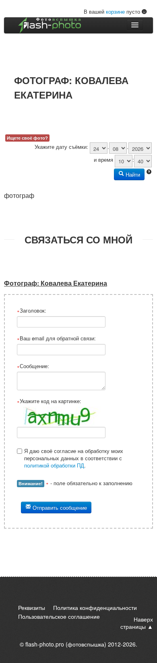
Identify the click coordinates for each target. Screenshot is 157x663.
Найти (132, 174)
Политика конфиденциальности (95, 607)
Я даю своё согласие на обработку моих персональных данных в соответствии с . (73, 458)
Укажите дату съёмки (61, 146)
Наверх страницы (136, 622)
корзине (115, 11)
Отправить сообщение (59, 507)
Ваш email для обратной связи (57, 338)
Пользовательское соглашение (59, 616)
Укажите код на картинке (50, 401)
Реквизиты (31, 607)
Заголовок (32, 310)
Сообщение (34, 366)
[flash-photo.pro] (49, 25)
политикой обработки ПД (54, 465)
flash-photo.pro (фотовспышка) (65, 644)
